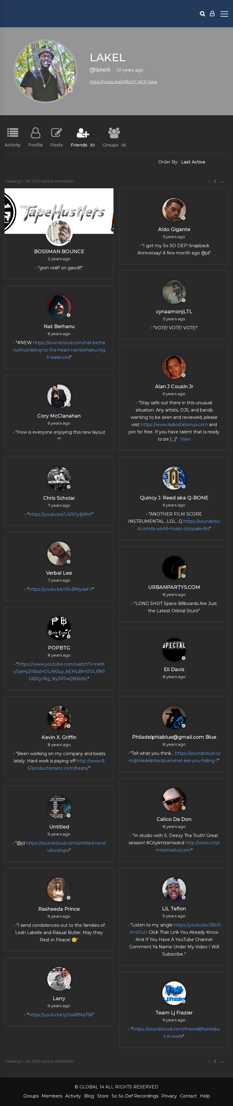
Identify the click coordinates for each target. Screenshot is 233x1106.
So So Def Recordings (135, 1096)
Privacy (169, 1096)
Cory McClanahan (59, 416)
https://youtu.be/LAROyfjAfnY (60, 514)
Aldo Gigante (174, 229)
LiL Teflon (174, 909)
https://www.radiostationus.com (174, 424)
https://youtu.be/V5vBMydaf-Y (61, 589)
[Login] (212, 13)
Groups (114, 144)
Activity (13, 144)
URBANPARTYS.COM (174, 587)
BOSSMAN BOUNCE (59, 251)
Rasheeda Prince (59, 909)
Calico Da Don (174, 819)
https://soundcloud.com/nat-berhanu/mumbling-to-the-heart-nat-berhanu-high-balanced (59, 350)
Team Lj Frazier (174, 1013)
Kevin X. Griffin (59, 737)
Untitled (59, 827)
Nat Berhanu (59, 326)
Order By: (168, 162)
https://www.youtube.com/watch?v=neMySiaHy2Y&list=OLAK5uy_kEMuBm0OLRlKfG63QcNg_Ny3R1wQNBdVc (59, 671)
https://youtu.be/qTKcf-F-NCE (118, 81)
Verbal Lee (59, 573)
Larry (59, 998)
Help (205, 1096)
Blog (89, 1096)
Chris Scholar (59, 498)
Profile (35, 144)
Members (52, 1096)
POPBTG (59, 648)
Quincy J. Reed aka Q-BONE (174, 498)
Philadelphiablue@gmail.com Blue (174, 737)
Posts (56, 144)
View (152, 81)
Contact (188, 1096)
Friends (83, 144)
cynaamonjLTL (174, 311)
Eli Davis (174, 669)
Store (103, 1096)
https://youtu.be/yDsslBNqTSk (61, 1014)
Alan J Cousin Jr (174, 386)
